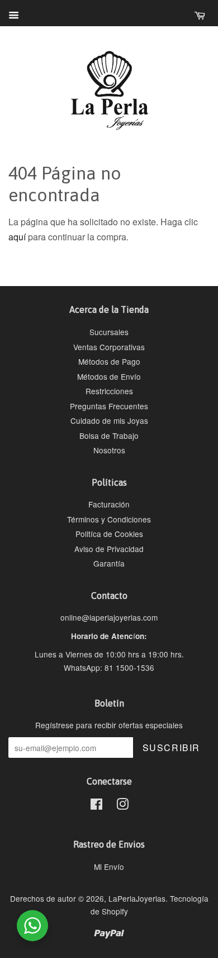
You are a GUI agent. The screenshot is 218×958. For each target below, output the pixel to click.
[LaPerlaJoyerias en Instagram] (122, 805)
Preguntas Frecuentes (109, 406)
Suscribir (171, 747)
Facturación (109, 504)
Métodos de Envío (109, 376)
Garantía (109, 563)
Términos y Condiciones (109, 519)
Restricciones (109, 390)
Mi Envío (109, 866)
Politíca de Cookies (109, 533)
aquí (17, 236)
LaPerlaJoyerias (136, 898)
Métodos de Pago (109, 361)
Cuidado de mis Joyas (109, 420)
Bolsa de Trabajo (109, 435)
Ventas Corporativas (109, 346)
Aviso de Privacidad (109, 548)
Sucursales (109, 331)
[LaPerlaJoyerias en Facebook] (96, 805)
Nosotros (109, 450)
